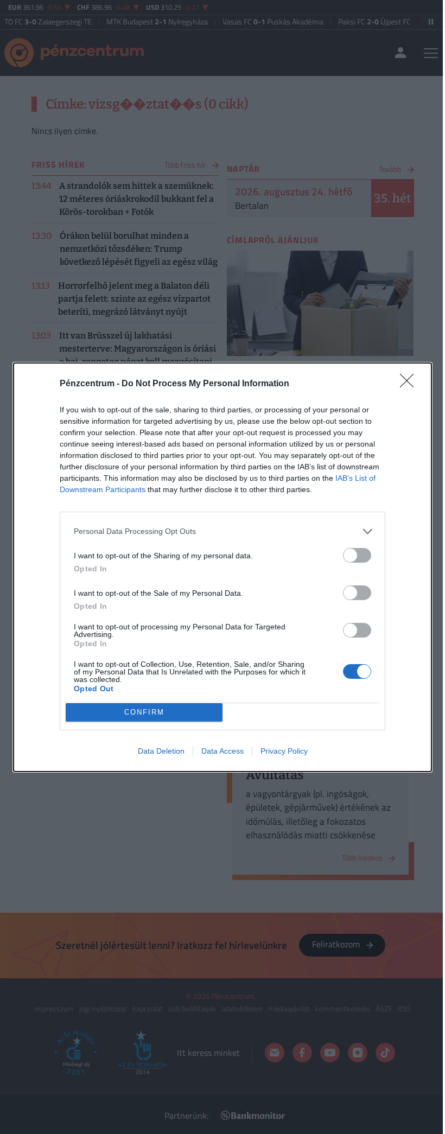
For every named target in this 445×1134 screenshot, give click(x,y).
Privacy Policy (284, 751)
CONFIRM (144, 712)
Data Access (222, 751)
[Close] (410, 384)
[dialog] (222, 567)
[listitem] (222, 531)
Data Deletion (161, 751)
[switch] (357, 555)
